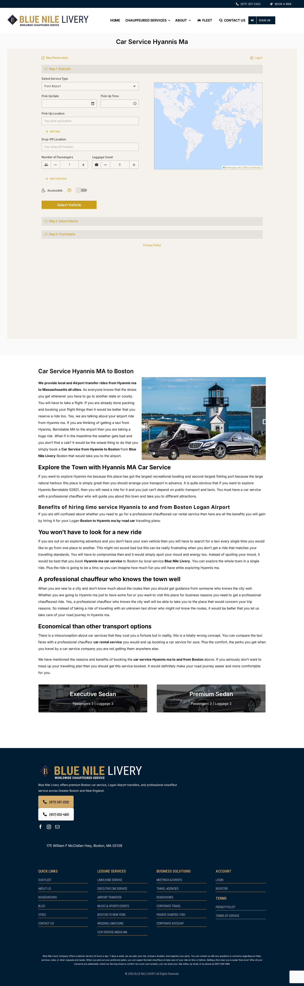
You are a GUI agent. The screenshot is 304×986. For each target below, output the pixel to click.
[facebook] (40, 827)
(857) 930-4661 (222, 964)
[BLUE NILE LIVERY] (90, 765)
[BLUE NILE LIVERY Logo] (48, 15)
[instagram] (49, 827)
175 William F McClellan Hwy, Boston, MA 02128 (84, 846)
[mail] (57, 827)
